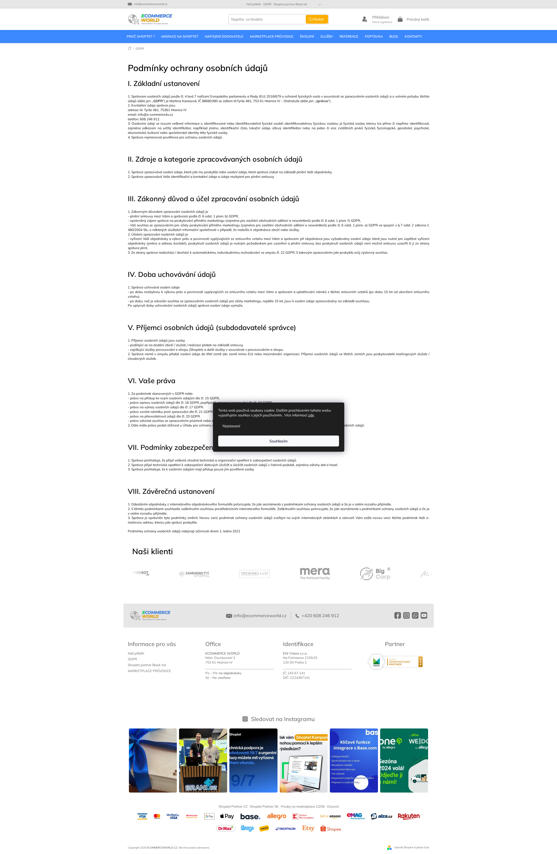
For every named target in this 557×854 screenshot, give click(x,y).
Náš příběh (254, 4)
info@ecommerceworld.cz (260, 615)
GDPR (267, 4)
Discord (333, 806)
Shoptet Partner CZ (233, 806)
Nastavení (231, 425)
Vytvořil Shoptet (403, 847)
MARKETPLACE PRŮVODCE (149, 671)
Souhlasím (278, 440)
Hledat (318, 19)
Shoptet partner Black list (290, 4)
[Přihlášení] (364, 19)
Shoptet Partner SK (264, 806)
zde (311, 415)
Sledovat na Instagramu (283, 718)
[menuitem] (140, 36)
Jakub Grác (422, 847)
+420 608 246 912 (319, 615)
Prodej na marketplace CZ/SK (303, 806)
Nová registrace (382, 22)
